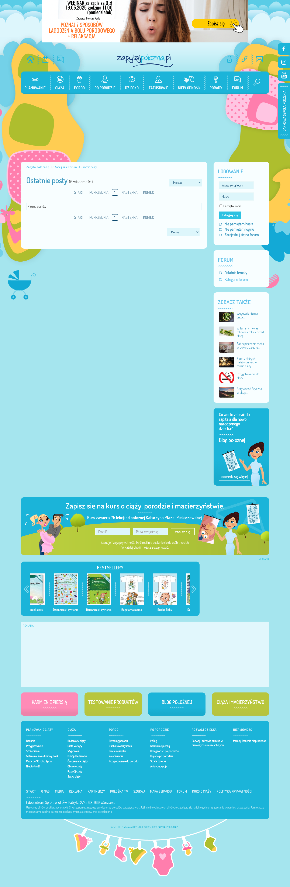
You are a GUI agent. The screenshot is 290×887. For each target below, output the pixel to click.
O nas (45, 791)
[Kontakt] (259, 59)
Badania (30, 741)
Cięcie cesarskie (117, 751)
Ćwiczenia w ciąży (78, 761)
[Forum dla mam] (60, 59)
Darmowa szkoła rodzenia (284, 111)
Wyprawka (73, 751)
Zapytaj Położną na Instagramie (284, 62)
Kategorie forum (236, 279)
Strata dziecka (158, 761)
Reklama (75, 791)
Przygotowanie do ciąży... (248, 376)
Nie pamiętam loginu (239, 229)
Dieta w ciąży (75, 746)
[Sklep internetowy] (45, 59)
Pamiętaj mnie (232, 206)
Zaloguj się (230, 215)
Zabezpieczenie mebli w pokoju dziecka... (250, 346)
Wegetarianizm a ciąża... (247, 315)
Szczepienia (32, 751)
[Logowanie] (229, 59)
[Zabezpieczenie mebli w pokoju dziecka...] (227, 347)
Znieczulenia (116, 756)
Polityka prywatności (234, 791)
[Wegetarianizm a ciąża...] (227, 316)
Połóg (153, 741)
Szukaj (139, 791)
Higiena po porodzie (161, 756)
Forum (182, 791)
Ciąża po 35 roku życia (39, 761)
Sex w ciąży (74, 776)
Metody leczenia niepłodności (249, 741)
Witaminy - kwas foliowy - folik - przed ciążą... (250, 332)
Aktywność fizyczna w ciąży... (249, 391)
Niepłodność (33, 766)
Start (31, 791)
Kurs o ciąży (201, 791)
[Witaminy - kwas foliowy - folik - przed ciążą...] (227, 331)
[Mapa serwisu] (244, 59)
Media (59, 791)
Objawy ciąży (75, 766)
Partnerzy (96, 791)
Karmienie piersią (160, 746)
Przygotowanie (34, 746)
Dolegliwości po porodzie (164, 751)
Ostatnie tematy (236, 272)
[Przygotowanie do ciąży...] (227, 377)
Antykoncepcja (158, 766)
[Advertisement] (145, 125)
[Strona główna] (30, 59)
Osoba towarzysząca (120, 746)
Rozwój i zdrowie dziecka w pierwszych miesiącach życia (208, 743)
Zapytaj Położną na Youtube (284, 75)
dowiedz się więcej (234, 476)
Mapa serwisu (161, 791)
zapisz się (182, 531)
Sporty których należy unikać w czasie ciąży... (247, 362)
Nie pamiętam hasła (239, 223)
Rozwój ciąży (75, 771)
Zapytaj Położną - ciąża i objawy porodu (145, 60)
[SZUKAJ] (255, 82)
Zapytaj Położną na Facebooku (284, 49)
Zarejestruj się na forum (242, 234)
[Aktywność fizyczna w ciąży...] (227, 392)
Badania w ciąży (77, 741)
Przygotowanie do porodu (123, 761)
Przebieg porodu (118, 741)
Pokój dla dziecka (77, 756)
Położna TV (119, 791)
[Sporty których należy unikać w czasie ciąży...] (227, 361)
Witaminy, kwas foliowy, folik (42, 756)
